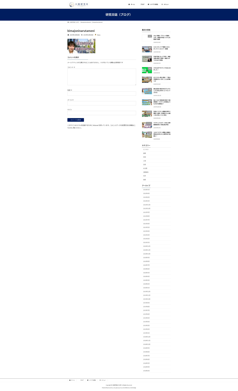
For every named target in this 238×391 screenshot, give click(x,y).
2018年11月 (146, 340)
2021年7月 (146, 220)
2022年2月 (146, 197)
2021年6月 (146, 223)
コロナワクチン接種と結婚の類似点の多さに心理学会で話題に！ (161, 134)
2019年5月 (146, 318)
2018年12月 (146, 336)
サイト (69, 109)
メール (70, 100)
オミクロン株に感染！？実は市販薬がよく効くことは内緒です (161, 79)
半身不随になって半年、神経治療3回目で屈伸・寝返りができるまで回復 (161, 58)
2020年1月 (146, 288)
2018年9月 (146, 348)
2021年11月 (146, 204)
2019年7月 (146, 310)
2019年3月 (146, 325)
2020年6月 (146, 269)
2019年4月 (146, 321)
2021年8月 (146, 216)
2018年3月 (146, 370)
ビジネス (145, 149)
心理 (144, 160)
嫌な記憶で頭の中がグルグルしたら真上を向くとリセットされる (161, 90)
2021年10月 (146, 208)
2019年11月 (146, 295)
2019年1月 (146, 333)
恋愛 (144, 164)
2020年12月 (146, 246)
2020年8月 (146, 261)
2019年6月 (146, 314)
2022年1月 (146, 201)
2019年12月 (146, 291)
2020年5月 (146, 272)
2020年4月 (146, 276)
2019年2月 (146, 329)
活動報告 (145, 172)
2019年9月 (146, 303)
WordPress (111, 387)
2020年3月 (146, 280)
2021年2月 (146, 238)
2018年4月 (146, 367)
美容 (144, 179)
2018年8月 (146, 352)
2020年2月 (146, 284)
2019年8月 (146, 306)
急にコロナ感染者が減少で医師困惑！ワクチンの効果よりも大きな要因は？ (161, 101)
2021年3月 (146, 235)
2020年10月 (146, 254)
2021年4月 (146, 231)
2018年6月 (146, 359)
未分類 (145, 168)
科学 (144, 176)
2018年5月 (146, 363)
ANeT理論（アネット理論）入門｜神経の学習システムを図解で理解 (161, 37)
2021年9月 (146, 212)
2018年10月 (146, 344)
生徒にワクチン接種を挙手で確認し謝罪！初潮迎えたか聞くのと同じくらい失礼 (161, 113)
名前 (69, 90)
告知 (144, 157)
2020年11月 (146, 250)
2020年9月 (146, 257)
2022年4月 (146, 193)
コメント (71, 67)
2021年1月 (146, 242)
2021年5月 (146, 227)
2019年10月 (146, 299)
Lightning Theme (119, 387)
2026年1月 (146, 189)
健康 (144, 153)
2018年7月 (146, 355)
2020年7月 (146, 265)
